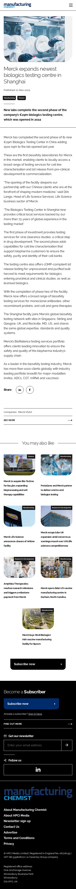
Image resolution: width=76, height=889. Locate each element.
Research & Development (61, 508)
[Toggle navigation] (71, 5)
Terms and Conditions (19, 838)
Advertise (10, 832)
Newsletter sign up (17, 821)
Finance (22, 98)
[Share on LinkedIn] (20, 390)
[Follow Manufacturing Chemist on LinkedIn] (38, 770)
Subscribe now (24, 664)
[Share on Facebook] (30, 390)
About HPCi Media (16, 815)
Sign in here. (35, 714)
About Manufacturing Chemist (25, 810)
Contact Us (11, 827)
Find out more (13, 724)
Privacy (9, 843)
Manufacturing (9, 98)
